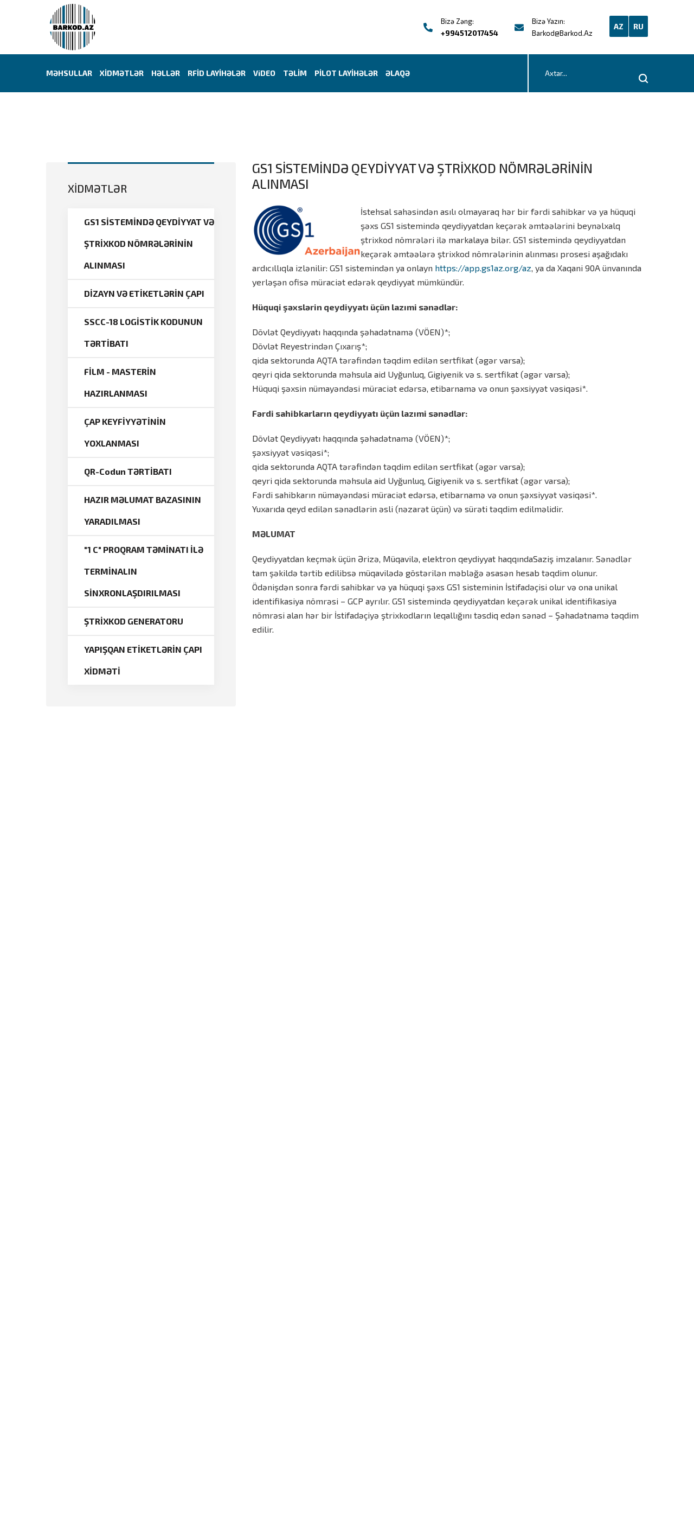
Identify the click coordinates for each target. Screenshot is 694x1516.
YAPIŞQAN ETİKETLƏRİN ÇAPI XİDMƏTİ (143, 660)
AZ (619, 26)
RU (638, 26)
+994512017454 (469, 32)
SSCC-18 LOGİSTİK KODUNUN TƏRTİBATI (143, 332)
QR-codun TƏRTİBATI (128, 471)
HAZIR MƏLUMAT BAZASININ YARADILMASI (142, 510)
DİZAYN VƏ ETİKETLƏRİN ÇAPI (144, 293)
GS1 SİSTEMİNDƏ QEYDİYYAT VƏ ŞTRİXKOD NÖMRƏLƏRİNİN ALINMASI (149, 243)
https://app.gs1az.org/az (483, 268)
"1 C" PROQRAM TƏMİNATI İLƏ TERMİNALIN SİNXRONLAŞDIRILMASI (143, 571)
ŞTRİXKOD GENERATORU (133, 621)
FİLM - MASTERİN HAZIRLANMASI (120, 382)
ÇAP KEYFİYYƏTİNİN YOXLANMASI (125, 432)
